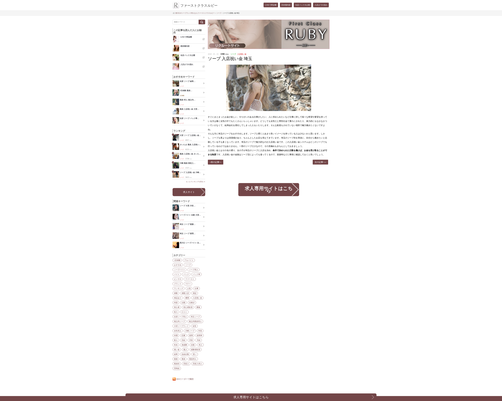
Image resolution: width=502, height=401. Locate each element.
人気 (189, 288)
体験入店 (185, 293)
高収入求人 (197, 364)
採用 (191, 335)
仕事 (196, 288)
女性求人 (177, 331)
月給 (198, 340)
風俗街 (176, 364)
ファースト (189, 279)
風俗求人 (192, 359)
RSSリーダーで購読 (185, 379)
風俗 (183, 359)
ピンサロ (177, 279)
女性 (194, 326)
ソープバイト (179, 270)
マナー (188, 284)
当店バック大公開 (302, 5)
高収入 (186, 364)
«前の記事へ (215, 162)
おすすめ (177, 265)
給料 (176, 354)
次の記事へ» (320, 162)
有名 (176, 345)
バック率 (196, 274)
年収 (200, 331)
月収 (191, 340)
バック (186, 274)
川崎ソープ (189, 331)
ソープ (188, 265)
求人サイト (189, 192)
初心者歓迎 (188, 307)
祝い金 (176, 349)
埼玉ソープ (195, 317)
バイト (176, 274)
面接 (176, 359)
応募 (183, 335)
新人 (176, 340)
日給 (183, 340)
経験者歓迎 (195, 349)
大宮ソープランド (181, 326)
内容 (176, 302)
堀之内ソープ (179, 321)
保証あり (177, 298)
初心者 (176, 307)
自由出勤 (185, 354)
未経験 (184, 345)
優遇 (187, 298)
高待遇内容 (285, 5)
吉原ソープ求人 (180, 317)
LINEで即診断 (271, 5)
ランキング (178, 288)
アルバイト (188, 260)
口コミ (184, 312)
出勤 (183, 302)
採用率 (199, 335)
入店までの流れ (321, 5)
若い (194, 354)
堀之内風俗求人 (195, 321)
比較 (193, 345)
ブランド (177, 284)
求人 (200, 345)
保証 (194, 293)
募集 (198, 307)
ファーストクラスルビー (199, 5)
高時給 (176, 368)
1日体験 (177, 260)
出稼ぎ (192, 302)
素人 (185, 349)
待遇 (176, 335)
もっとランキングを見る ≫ (195, 181)
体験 (176, 293)
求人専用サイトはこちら (269, 189)
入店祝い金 (197, 298)
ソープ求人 (193, 270)
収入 (176, 312)
